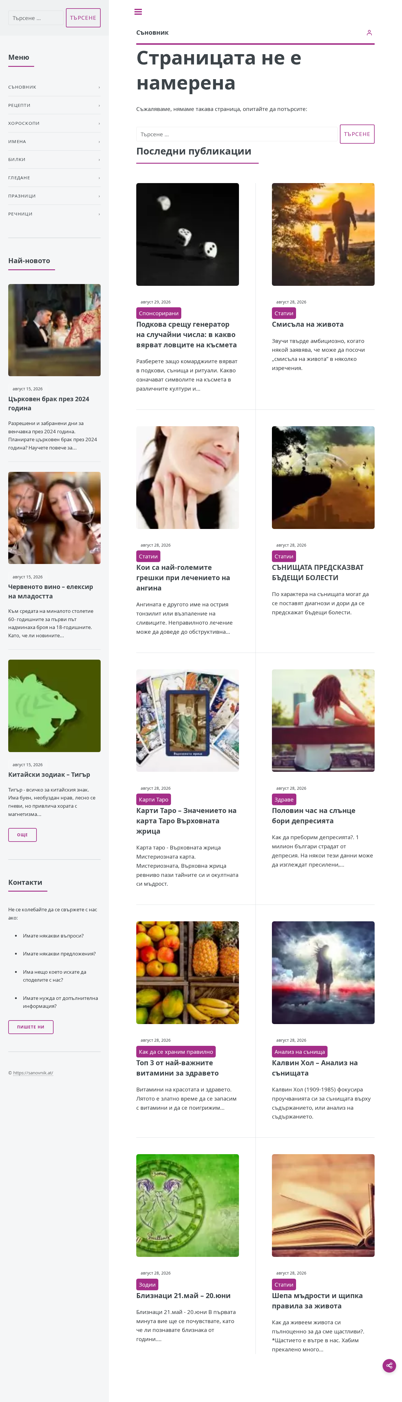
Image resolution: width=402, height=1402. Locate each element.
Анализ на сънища (300, 1051)
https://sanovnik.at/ (33, 1073)
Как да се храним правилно (176, 1051)
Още (22, 834)
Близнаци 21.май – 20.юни (183, 1295)
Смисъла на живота (308, 324)
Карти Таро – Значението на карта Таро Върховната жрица (186, 821)
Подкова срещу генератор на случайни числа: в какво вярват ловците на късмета (186, 334)
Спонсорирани (159, 313)
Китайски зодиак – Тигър (49, 774)
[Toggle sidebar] (138, 12)
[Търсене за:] (237, 134)
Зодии (147, 1284)
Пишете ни (30, 1027)
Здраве (284, 799)
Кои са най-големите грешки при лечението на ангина (183, 578)
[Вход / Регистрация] (369, 32)
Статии (284, 313)
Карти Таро (153, 799)
